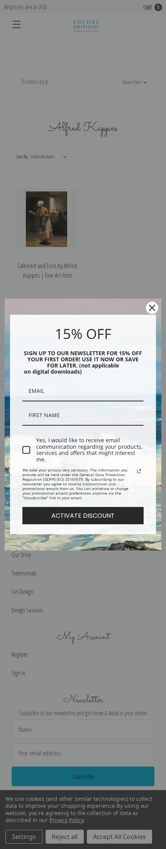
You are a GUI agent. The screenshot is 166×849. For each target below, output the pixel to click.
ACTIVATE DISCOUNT (83, 515)
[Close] (152, 308)
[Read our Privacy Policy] (139, 471)
